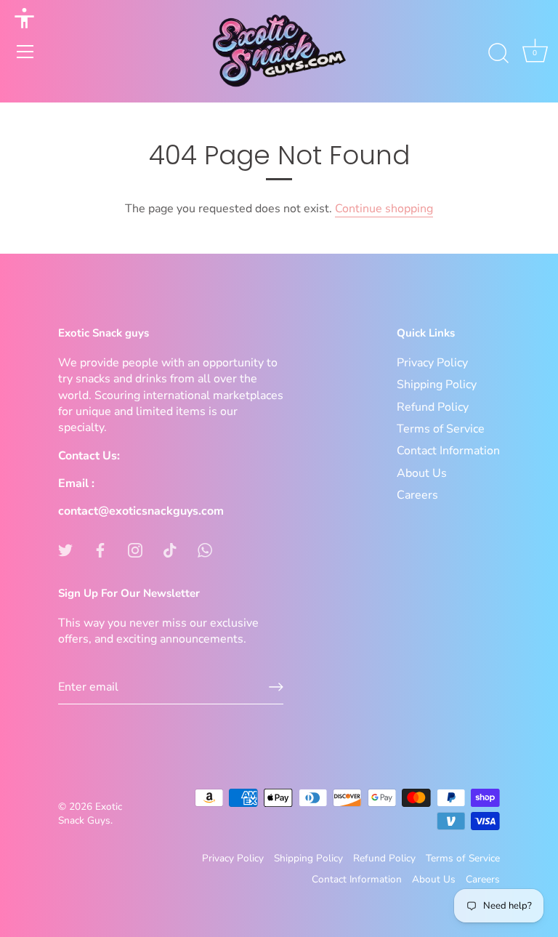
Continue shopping (384, 209)
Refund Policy (433, 407)
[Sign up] (276, 687)
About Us (422, 473)
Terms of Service (441, 429)
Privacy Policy (432, 363)
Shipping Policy (437, 385)
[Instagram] (135, 550)
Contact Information (448, 451)
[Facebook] (100, 550)
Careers (417, 495)
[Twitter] (65, 550)
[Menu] (25, 52)
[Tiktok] (170, 550)
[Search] (498, 54)
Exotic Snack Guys (90, 813)
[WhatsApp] (205, 550)
